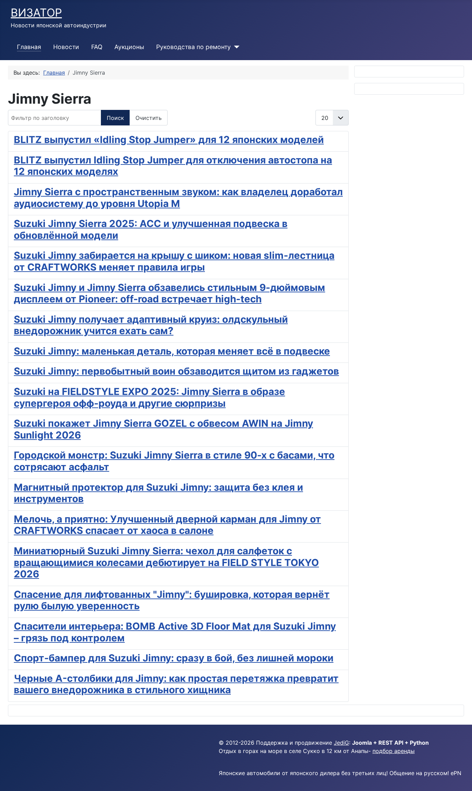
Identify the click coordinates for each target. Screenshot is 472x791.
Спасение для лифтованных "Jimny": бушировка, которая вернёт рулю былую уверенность (172, 600)
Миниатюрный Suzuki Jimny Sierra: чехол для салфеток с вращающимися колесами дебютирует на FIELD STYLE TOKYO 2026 (166, 562)
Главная (29, 46)
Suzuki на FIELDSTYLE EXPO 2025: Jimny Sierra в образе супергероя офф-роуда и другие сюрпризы (149, 397)
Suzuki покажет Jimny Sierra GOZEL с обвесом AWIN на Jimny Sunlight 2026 (163, 429)
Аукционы (129, 46)
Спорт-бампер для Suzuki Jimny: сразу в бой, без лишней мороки (173, 658)
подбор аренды (393, 750)
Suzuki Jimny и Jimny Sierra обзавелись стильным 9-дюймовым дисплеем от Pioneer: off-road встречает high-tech (169, 293)
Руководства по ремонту (193, 46)
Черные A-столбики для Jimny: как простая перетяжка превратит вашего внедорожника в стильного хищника (176, 684)
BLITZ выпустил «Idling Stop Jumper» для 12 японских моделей (169, 139)
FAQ (96, 46)
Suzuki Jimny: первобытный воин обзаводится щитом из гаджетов (176, 371)
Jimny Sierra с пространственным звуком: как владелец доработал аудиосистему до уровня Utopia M (178, 197)
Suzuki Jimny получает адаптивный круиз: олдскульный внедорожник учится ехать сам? (151, 325)
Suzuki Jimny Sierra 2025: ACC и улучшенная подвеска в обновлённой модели (150, 229)
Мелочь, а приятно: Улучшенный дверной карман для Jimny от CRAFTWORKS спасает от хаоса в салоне (167, 525)
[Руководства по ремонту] (235, 47)
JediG (341, 742)
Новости (66, 46)
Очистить (148, 117)
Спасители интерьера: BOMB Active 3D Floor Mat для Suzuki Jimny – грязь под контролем (175, 632)
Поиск (115, 117)
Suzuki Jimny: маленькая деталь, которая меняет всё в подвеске (172, 351)
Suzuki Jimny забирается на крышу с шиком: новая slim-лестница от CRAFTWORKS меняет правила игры (174, 261)
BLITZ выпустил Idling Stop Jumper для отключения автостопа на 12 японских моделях (173, 166)
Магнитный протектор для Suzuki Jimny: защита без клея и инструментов (158, 493)
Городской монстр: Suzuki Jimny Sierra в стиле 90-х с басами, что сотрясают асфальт (174, 461)
